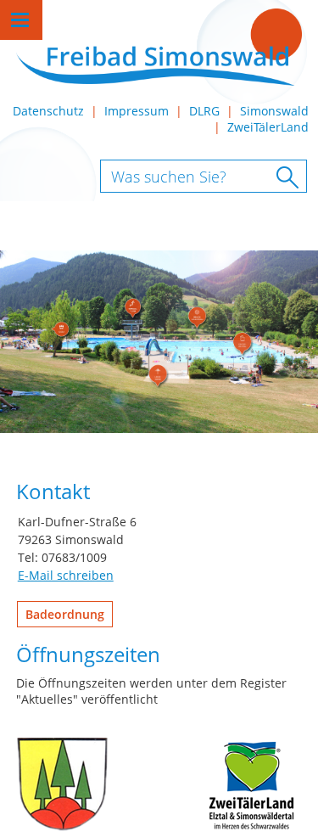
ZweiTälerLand (268, 127)
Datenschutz (48, 111)
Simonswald (274, 111)
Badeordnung (64, 614)
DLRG (204, 111)
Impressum (136, 111)
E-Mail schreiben (66, 575)
